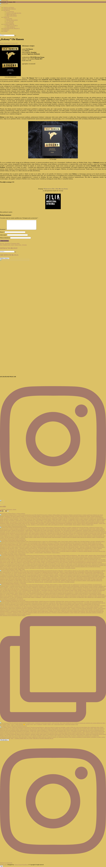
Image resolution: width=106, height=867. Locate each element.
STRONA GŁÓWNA (8, 7)
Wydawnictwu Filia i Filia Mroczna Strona (56, 189)
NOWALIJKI (3, 864)
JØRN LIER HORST (11, 16)
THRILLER (6, 17)
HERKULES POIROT (12, 25)
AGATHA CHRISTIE (8, 24)
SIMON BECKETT (11, 14)
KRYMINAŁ (6, 10)
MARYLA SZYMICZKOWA (13, 13)
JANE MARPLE (10, 27)
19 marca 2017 (14, 43)
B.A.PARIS (9, 18)
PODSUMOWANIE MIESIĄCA (11, 28)
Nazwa (2, 232)
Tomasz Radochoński (5, 43)
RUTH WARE (10, 22)
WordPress (25, 864)
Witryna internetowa (5, 237)
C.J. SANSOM (10, 11)
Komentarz (3, 229)
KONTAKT (6, 29)
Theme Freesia (18, 864)
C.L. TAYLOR (10, 21)
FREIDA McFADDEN (12, 20)
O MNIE (5, 31)
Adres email (3, 235)
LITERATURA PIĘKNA (9, 9)
